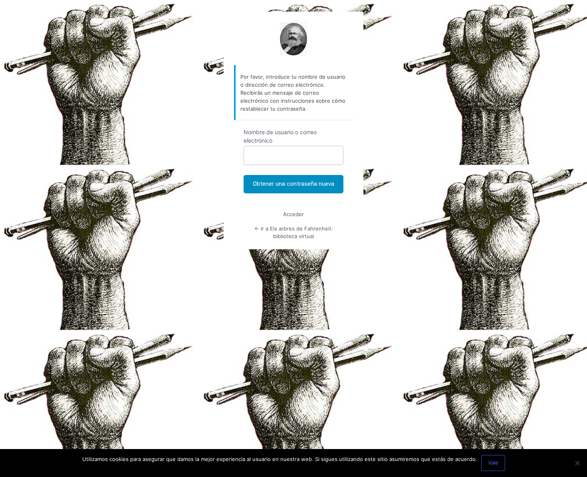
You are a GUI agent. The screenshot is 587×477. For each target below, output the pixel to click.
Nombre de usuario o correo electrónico (280, 136)
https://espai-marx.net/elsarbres (293, 39)
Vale (493, 462)
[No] (577, 463)
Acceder (293, 214)
